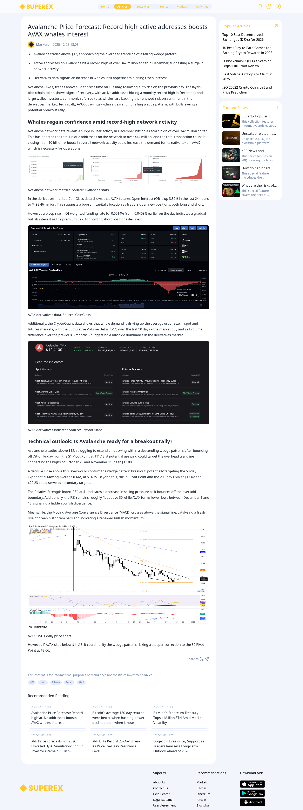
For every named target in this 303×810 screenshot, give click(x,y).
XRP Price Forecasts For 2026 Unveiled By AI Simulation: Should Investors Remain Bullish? (57, 746)
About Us (159, 782)
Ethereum (203, 794)
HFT (31, 682)
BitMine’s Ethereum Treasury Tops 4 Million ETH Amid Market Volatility (178, 718)
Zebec (69, 682)
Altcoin (201, 800)
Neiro (43, 682)
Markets (42, 44)
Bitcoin (201, 788)
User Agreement (164, 805)
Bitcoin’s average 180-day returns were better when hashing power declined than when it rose (118, 718)
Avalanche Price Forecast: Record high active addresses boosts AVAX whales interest (57, 718)
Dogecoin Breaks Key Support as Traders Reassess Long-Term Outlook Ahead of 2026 (178, 746)
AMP (81, 682)
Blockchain (204, 805)
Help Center (161, 794)
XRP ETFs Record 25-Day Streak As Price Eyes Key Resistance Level (116, 746)
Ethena (56, 682)
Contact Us (160, 788)
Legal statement (164, 800)
